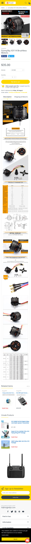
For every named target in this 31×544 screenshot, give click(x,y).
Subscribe (15, 497)
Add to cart (16, 82)
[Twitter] (12, 511)
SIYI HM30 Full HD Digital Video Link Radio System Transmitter (20, 422)
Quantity (3, 75)
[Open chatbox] (27, 540)
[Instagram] (15, 511)
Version (3, 70)
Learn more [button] (5, 535)
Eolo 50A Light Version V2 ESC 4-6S (22, 393)
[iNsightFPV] (10, 3)
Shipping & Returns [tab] (21, 97)
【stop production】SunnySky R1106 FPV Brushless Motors (8, 393)
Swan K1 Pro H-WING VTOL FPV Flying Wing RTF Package (20, 432)
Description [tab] (7, 97)
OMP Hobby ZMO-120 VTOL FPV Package (20, 441)
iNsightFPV (3, 48)
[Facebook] (8, 511)
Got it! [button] (15, 539)
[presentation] (27, 386)
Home (2, 8)
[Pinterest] (19, 511)
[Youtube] (23, 511)
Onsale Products (7, 415)
